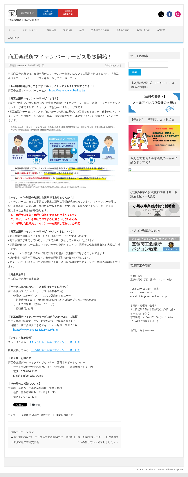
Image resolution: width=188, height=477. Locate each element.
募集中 (35, 415)
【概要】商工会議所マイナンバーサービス (55, 350)
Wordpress (177, 469)
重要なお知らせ (64, 415)
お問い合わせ (143, 30)
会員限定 (26, 415)
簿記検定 (51, 30)
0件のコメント (113, 65)
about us (13, 38)
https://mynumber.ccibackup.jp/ (67, 90)
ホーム (11, 30)
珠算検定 (67, 30)
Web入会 (68, 12)
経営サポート (48, 415)
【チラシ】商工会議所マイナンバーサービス (54, 342)
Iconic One (142, 469)
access (161, 30)
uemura (21, 65)
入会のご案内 (122, 30)
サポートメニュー (31, 30)
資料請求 (47, 12)
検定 (81, 30)
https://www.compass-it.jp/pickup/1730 (36, 329)
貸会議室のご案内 (100, 30)
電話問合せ (27, 12)
